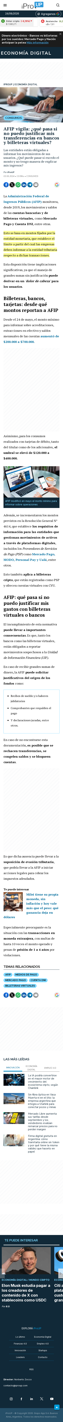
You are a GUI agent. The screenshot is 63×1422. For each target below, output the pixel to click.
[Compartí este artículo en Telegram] (30, 184)
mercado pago (15, 980)
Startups (42, 1350)
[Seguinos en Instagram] (11, 1399)
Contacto (42, 1357)
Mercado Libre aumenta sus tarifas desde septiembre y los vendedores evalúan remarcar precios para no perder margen (42, 1121)
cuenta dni (38, 980)
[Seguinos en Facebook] (21, 1399)
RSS (31, 1369)
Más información (37, 43)
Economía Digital (42, 1337)
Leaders (20, 1357)
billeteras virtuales (20, 985)
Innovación (20, 1350)
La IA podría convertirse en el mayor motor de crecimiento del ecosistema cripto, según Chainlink (43, 1082)
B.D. (8, 1306)
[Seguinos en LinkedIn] (31, 1399)
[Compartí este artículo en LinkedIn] (24, 184)
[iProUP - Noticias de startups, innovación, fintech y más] (31, 5)
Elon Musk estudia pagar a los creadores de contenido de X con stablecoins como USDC (26, 1292)
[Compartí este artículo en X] (12, 184)
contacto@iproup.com (15, 1385)
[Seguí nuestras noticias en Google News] (56, 184)
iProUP (10, 172)
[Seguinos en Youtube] (51, 1399)
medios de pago (26, 974)
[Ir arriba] (56, 1407)
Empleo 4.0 (43, 1343)
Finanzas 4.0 (20, 1343)
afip (8, 974)
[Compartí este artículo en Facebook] (6, 184)
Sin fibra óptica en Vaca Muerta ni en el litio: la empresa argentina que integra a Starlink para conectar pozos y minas (42, 1101)
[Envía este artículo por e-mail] (35, 184)
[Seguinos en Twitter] (41, 1399)
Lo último (20, 1337)
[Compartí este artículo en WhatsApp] (18, 184)
